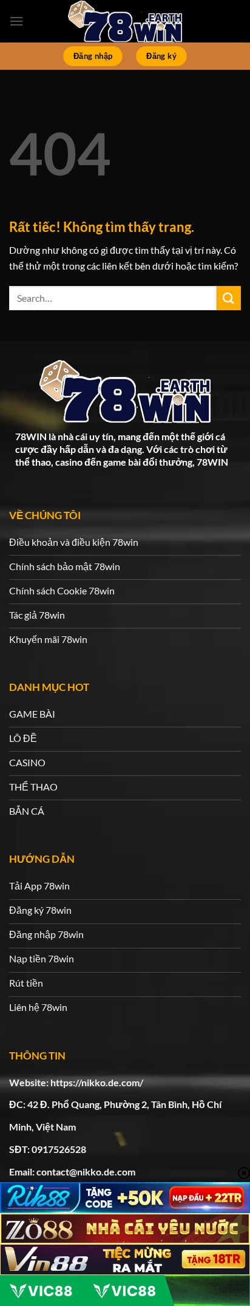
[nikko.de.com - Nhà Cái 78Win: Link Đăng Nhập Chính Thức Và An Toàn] (125, 21)
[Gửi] (229, 298)
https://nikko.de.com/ (96, 1082)
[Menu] (16, 21)
